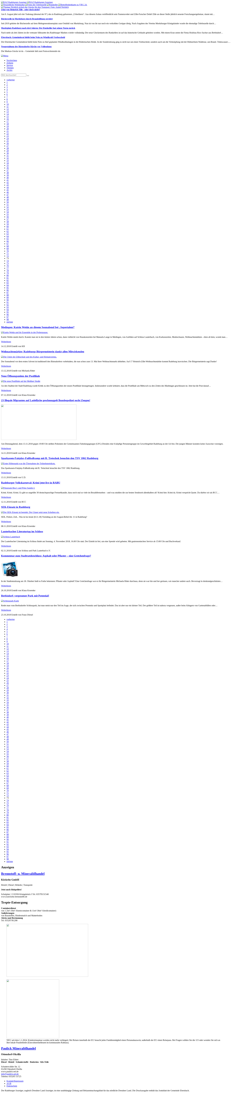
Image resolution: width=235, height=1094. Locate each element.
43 (8, 185)
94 (8, 310)
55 (8, 214)
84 (8, 285)
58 (8, 222)
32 (8, 158)
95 (8, 312)
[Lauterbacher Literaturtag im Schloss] (10, 537)
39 (8, 175)
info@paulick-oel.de (10, 1074)
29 (8, 151)
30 (8, 153)
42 (8, 182)
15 (8, 116)
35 (8, 165)
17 (8, 121)
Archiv (10, 70)
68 (8, 246)
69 (8, 248)
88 (8, 295)
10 (8, 104)
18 (8, 124)
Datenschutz (12, 1086)
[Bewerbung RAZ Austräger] (47, 976)
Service (10, 65)
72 (8, 256)
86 (8, 290)
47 (8, 195)
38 (8, 173)
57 (8, 219)
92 (8, 305)
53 (8, 209)
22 (8, 133)
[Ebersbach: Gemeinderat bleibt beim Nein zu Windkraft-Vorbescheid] (72, 5)
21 (8, 131)
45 (8, 190)
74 (8, 261)
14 (8, 114)
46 (8, 192)
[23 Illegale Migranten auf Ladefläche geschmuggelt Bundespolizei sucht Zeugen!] (38, 439)
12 (8, 109)
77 (8, 268)
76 (8, 266)
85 (8, 288)
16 (8, 119)
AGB (9, 1083)
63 (8, 234)
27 (8, 146)
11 (8, 107)
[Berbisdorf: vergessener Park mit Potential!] (10, 601)
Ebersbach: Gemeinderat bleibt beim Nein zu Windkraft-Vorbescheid (33, 37)
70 (8, 251)
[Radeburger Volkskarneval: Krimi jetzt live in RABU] (18, 488)
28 (8, 148)
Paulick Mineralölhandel (18, 1048)
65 (8, 239)
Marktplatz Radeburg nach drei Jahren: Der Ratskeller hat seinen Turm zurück (38, 28)
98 (8, 319)
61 (8, 229)
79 (8, 273)
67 (8, 244)
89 (8, 297)
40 (8, 177)
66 (8, 241)
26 (8, 143)
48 (8, 197)
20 (8, 129)
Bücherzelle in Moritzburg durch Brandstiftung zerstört (27, 19)
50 (8, 202)
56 (8, 217)
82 (8, 280)
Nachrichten (12, 60)
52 (8, 207)
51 (8, 204)
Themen (10, 68)
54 (8, 212)
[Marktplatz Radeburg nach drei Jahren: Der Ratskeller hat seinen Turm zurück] (52, 5)
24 (8, 138)
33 (8, 160)
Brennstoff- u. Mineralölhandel (23, 873)
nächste (10, 322)
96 (8, 314)
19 (8, 126)
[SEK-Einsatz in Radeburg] (30, 512)
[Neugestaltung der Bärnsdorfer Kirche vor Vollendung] (35, 7)
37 (8, 170)
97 (8, 317)
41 (8, 180)
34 (8, 163)
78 (8, 270)
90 (8, 300)
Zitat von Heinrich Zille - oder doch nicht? (20, 9)
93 (8, 307)
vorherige (11, 80)
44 (8, 187)
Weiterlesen (6, 341)
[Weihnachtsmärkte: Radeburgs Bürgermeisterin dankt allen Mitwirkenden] (29, 357)
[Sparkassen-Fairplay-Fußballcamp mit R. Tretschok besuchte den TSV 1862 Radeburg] (28, 463)
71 (8, 253)
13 (8, 111)
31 (8, 155)
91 (8, 302)
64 (8, 236)
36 (8, 168)
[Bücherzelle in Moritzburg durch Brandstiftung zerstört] (36, 5)
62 (8, 231)
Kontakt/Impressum (15, 1081)
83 (8, 283)
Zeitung (10, 63)
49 (8, 200)
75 (8, 263)
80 (8, 275)
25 (8, 141)
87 (8, 292)
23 (8, 136)
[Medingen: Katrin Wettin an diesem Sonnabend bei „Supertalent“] (24, 332)
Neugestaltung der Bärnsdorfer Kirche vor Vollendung (26, 46)
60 (8, 226)
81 (8, 278)
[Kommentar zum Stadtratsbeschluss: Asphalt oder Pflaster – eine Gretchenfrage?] (9, 576)
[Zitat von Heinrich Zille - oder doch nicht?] (13, 5)
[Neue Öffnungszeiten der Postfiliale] (20, 381)
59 (8, 224)
